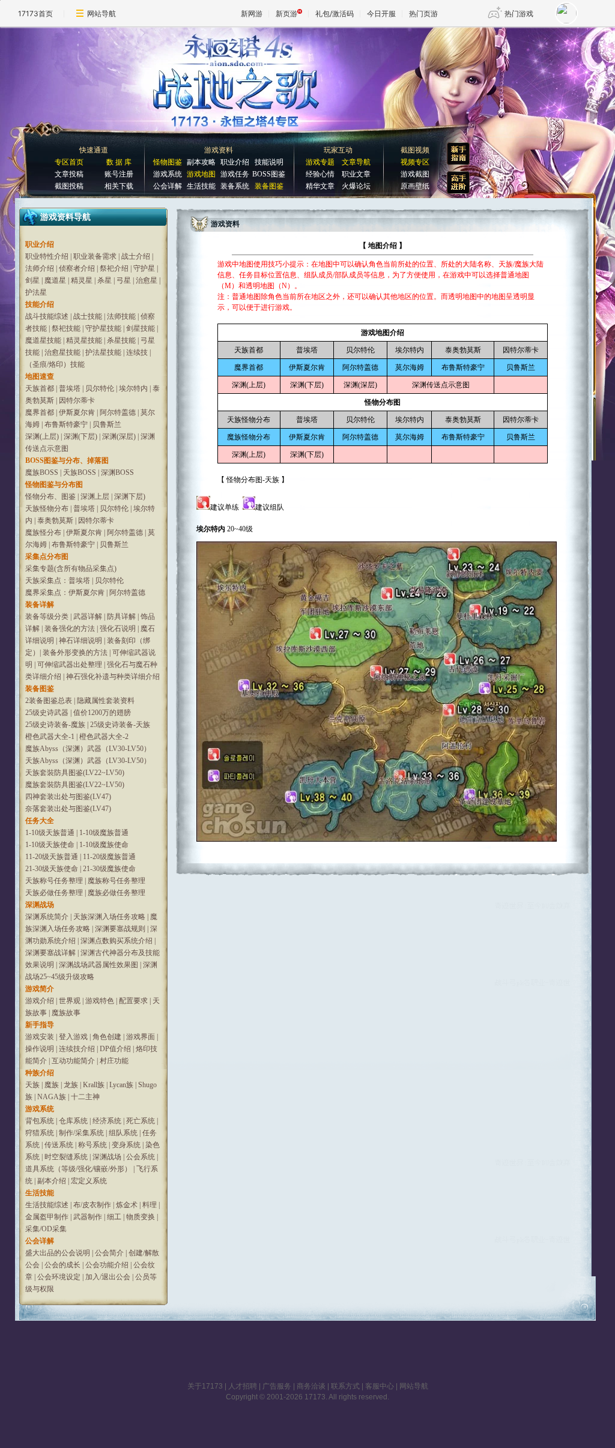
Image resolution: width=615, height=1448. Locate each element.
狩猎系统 (39, 1133)
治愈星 (146, 280)
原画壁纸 (415, 186)
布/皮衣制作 (92, 1205)
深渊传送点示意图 (441, 385)
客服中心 (379, 1386)
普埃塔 (69, 388)
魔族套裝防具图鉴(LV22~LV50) (74, 784)
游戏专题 (320, 162)
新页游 (286, 13)
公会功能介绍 (107, 1265)
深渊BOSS (117, 472)
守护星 (144, 268)
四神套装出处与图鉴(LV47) (68, 796)
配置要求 (133, 1001)
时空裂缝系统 (66, 1157)
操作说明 (39, 1049)
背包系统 (39, 1121)
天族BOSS (79, 472)
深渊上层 (94, 496)
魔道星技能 (43, 340)
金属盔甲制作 (46, 1217)
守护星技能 (103, 328)
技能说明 (269, 162)
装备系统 (234, 186)
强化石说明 (118, 628)
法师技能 (121, 316)
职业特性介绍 (46, 256)
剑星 (32, 280)
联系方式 (345, 1386)
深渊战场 (106, 1157)
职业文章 (356, 174)
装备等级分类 (46, 616)
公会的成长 (62, 1265)
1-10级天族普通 (49, 832)
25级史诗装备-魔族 (55, 724)
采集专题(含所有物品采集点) (71, 568)
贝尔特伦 (99, 388)
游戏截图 (415, 174)
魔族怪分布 (43, 532)
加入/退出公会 (107, 1277)
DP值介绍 (115, 1049)
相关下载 (119, 186)
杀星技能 (121, 340)
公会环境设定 (58, 1277)
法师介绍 (39, 268)
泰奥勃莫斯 (55, 520)
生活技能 (201, 186)
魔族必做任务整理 (116, 892)
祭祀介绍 (115, 268)
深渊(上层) (42, 436)
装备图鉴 (269, 186)
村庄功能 (114, 1061)
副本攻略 (201, 162)
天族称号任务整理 (54, 880)
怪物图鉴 (167, 162)
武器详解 (87, 616)
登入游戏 (73, 1037)
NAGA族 (51, 1097)
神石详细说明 (80, 640)
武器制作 (87, 1217)
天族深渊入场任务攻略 (109, 917)
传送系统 (58, 1145)
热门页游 (423, 13)
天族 (32, 1085)
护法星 (36, 292)
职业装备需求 (95, 256)
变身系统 (126, 1145)
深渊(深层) (119, 436)
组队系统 (123, 1133)
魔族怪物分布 (248, 437)
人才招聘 (242, 1386)
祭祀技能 (66, 328)
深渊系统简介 (46, 917)
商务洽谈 (311, 1386)
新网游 (251, 13)
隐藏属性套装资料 (106, 700)
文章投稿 (69, 174)
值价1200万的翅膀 (102, 712)
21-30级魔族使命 (109, 868)
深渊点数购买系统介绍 (116, 941)
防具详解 (121, 616)
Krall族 (94, 1085)
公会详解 (167, 186)
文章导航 (356, 162)
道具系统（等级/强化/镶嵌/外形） (78, 1169)
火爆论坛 (356, 186)
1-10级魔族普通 (104, 832)
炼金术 (127, 1205)
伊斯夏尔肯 (77, 412)
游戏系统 (167, 174)
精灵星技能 (84, 340)
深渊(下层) (80, 436)
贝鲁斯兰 (106, 424)
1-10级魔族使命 (104, 844)
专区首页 (69, 162)
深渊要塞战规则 (120, 929)
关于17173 (205, 1386)
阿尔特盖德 (118, 412)
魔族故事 (66, 1013)
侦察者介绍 (77, 268)
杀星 (104, 280)
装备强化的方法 (69, 628)
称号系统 (92, 1145)
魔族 (51, 1085)
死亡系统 (140, 1121)
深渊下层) (129, 496)
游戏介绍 (39, 1001)
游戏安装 (39, 1037)
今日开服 (381, 13)
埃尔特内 (133, 388)
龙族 (71, 1085)
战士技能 (87, 316)
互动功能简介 (73, 1061)
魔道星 (55, 280)
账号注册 (119, 174)
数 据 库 (119, 162)
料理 (149, 1205)
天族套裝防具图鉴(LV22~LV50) (74, 772)
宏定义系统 (89, 1181)
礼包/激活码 (334, 13)
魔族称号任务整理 (116, 880)
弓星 (124, 280)
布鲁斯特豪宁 (66, 424)
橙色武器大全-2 (104, 736)
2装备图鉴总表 (48, 700)
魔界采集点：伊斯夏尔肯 (65, 592)
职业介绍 (234, 162)
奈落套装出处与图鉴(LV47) (68, 808)
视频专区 (415, 162)
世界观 (69, 1001)
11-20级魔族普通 (109, 856)
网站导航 (101, 13)
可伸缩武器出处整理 (69, 664)
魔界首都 (39, 412)
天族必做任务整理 (54, 892)
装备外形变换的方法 (75, 652)
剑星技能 (140, 328)
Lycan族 (121, 1085)
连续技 (137, 352)
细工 (114, 1217)
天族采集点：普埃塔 (57, 580)
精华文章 (320, 186)
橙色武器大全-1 (49, 736)
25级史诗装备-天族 (120, 724)
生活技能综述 (46, 1205)
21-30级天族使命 (51, 868)
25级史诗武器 (46, 712)
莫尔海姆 (409, 367)
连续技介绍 (77, 1049)
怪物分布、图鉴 (50, 496)
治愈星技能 (62, 352)
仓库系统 (73, 1121)
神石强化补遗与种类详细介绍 (113, 676)
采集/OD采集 (46, 1229)
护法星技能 (103, 352)
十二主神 (85, 1097)
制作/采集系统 (81, 1133)
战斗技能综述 (46, 316)
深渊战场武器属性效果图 (98, 965)
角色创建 (106, 1037)
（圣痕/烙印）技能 (55, 364)
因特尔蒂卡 (77, 400)
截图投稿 (69, 186)
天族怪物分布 (46, 508)
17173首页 (35, 13)
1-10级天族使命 (49, 844)
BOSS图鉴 (268, 174)
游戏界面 (140, 1037)
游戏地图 (201, 174)
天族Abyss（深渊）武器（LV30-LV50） (88, 760)
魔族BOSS (41, 472)
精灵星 (81, 280)
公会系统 (140, 1157)
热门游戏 (518, 13)
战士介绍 (135, 256)
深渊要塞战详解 (50, 953)
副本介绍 (51, 1181)
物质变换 (140, 1217)
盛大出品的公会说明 (57, 1253)
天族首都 (39, 388)
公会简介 (109, 1253)
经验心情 (320, 174)
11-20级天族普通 (51, 856)
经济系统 (106, 1121)
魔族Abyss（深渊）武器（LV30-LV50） (88, 748)
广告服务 (276, 1386)
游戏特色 (99, 1001)
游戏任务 (234, 174)
